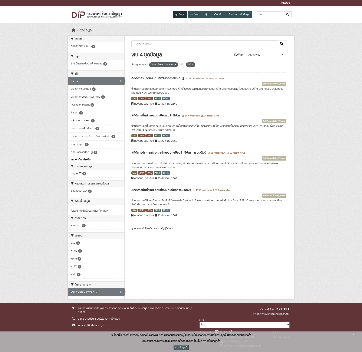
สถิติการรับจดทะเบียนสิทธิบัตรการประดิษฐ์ (158, 78)
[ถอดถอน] (175, 64)
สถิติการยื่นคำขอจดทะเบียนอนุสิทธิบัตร (156, 115)
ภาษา (202, 320)
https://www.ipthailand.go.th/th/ (271, 314)
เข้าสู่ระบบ (285, 3)
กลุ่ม (206, 14)
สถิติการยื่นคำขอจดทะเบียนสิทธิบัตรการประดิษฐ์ (161, 189)
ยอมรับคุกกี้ (181, 347)
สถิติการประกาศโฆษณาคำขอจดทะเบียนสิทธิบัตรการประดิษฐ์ (169, 152)
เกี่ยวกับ (218, 14)
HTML (166, 98)
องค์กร (194, 14)
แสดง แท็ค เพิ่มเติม (80, 159)
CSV (134, 98)
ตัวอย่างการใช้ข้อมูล (238, 14)
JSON (142, 98)
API (157, 228)
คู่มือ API (168, 228)
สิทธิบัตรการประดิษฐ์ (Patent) (274, 84)
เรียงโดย (238, 55)
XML (150, 98)
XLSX (157, 98)
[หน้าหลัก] (73, 30)
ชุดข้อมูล (180, 14)
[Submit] (288, 14)
